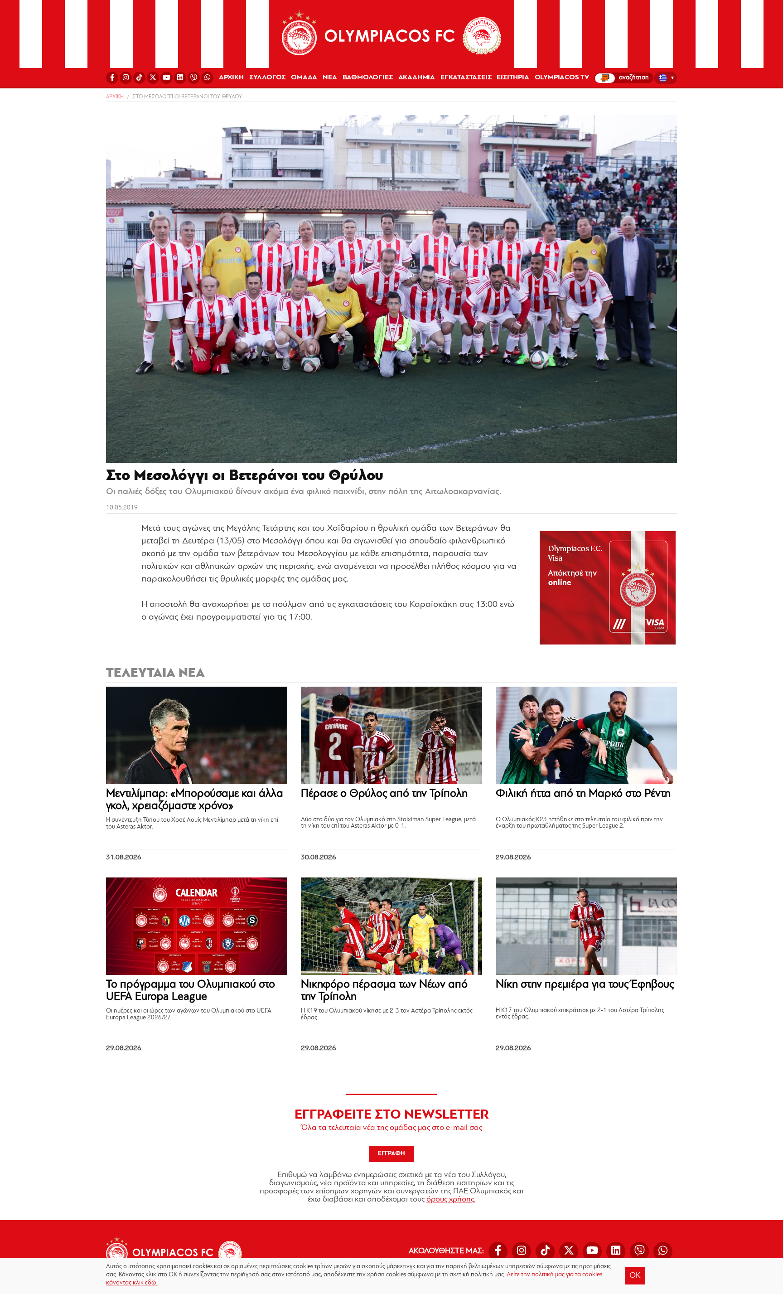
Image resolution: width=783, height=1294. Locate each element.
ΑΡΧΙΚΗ (231, 77)
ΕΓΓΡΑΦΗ (391, 1153)
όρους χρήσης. (450, 1200)
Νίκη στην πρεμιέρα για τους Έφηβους (585, 984)
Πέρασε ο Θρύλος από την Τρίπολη (384, 794)
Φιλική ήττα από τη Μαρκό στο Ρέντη (583, 794)
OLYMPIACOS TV (562, 77)
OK (635, 1276)
